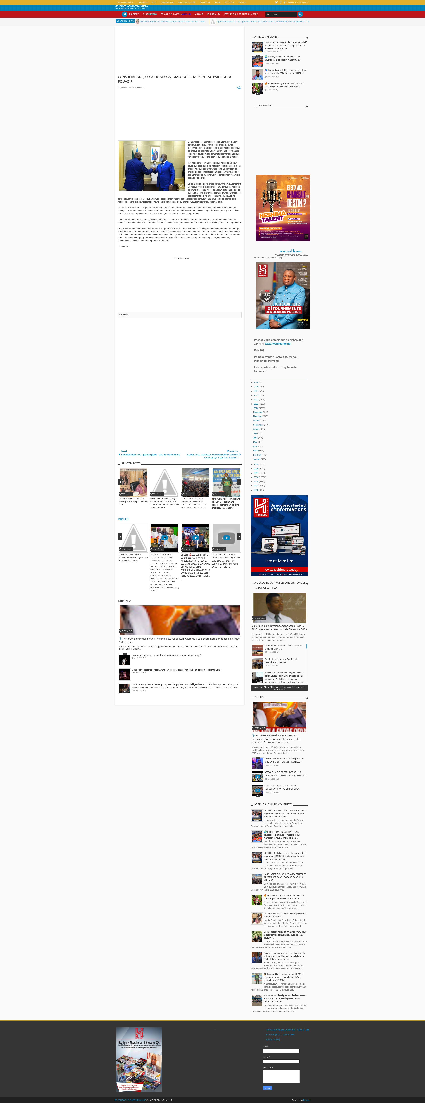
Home (124, 14)
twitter (276, 2)
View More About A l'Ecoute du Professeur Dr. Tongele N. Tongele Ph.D (279, 688)
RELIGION (229, 2)
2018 (256, 469)
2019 (256, 464)
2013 (256, 490)
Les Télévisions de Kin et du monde (241, 14)
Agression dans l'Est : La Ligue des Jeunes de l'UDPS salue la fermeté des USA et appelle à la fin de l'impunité (209, 21)
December (258, 412)
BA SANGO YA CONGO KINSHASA (131, 6)
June (255, 438)
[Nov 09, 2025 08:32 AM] (270, 21)
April (255, 446)
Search (300, 14)
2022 (256, 399)
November (258, 416)
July (255, 433)
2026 (256, 382)
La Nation (141, 2)
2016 (256, 477)
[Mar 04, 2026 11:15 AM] (152, 21)
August (256, 429)
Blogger (306, 1100)
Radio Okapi (205, 2)
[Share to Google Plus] (145, 550)
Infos (150, 14)
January (257, 459)
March (256, 450)
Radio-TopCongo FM (186, 2)
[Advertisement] (180, 51)
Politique (134, 14)
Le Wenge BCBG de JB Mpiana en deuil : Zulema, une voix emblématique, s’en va (169, 670)
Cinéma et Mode (167, 2)
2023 (256, 395)
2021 (256, 404)
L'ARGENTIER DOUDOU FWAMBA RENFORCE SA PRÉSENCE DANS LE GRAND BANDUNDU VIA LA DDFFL (285, 877)
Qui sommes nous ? (125, 2)
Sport (154, 2)
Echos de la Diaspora (176, 14)
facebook (281, 2)
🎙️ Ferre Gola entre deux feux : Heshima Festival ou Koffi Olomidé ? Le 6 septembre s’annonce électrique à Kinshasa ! (284, 86)
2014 (256, 486)
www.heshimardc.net (278, 343)
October (257, 420)
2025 (256, 387)
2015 (256, 481)
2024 (256, 391)
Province (242, 2)
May (255, 442)
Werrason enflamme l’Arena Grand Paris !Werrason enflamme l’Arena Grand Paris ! (170, 684)
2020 (256, 408)
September (258, 425)
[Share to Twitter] (141, 550)
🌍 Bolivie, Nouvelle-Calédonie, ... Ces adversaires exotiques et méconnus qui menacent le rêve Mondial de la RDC (282, 835)
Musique (199, 14)
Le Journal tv (213, 14)
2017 (256, 473)
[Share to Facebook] (137, 550)
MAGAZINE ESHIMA (291, 251)
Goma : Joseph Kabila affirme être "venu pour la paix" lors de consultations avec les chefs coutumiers (285, 935)
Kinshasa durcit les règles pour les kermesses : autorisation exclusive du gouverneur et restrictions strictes (285, 998)
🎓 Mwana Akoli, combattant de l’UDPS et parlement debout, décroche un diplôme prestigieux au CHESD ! (285, 73)
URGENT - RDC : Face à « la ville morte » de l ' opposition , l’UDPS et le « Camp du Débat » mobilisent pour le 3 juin (286, 45)
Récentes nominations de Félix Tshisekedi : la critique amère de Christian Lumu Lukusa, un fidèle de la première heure (284, 956)
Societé (217, 2)
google (285, 2)
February (257, 455)
